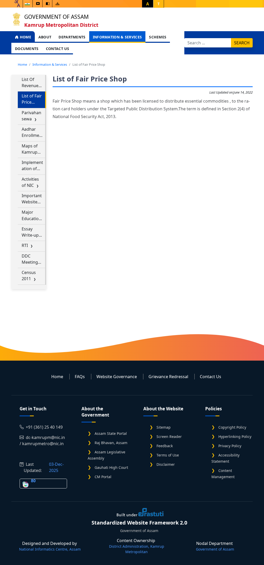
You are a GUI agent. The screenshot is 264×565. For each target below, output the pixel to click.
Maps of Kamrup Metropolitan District (32, 149)
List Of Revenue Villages (30, 83)
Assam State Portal (111, 433)
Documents (27, 48)
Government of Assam (56, 16)
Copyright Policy (232, 427)
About (45, 37)
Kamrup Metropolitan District (61, 24)
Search (242, 43)
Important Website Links (32, 199)
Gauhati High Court (111, 467)
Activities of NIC (30, 182)
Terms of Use (167, 455)
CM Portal (103, 476)
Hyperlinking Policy (234, 436)
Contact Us (57, 48)
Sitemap (163, 427)
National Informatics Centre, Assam (50, 549)
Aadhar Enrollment (32, 132)
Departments (72, 37)
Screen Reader (169, 436)
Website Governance (116, 376)
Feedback (164, 445)
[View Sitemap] (57, 3)
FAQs (80, 376)
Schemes (157, 37)
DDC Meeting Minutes (30, 259)
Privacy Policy (229, 445)
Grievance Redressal (168, 376)
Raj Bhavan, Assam (111, 442)
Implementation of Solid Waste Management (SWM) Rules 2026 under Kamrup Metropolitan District (33, 166)
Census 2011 (29, 275)
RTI (25, 245)
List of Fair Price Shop (32, 99)
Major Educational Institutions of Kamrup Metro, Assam (33, 215)
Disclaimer (165, 464)
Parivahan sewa (31, 116)
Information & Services (117, 37)
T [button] (159, 3)
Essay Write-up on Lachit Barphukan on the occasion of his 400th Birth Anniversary (33, 232)
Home (25, 37)
